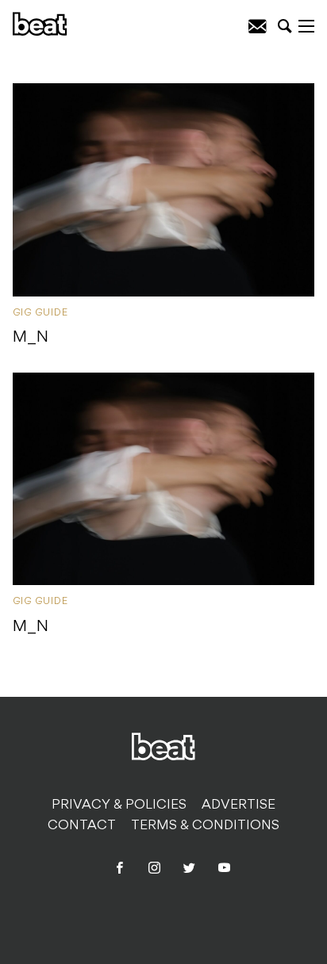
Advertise (238, 805)
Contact (82, 826)
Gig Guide (40, 313)
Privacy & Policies (119, 805)
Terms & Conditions (205, 826)
